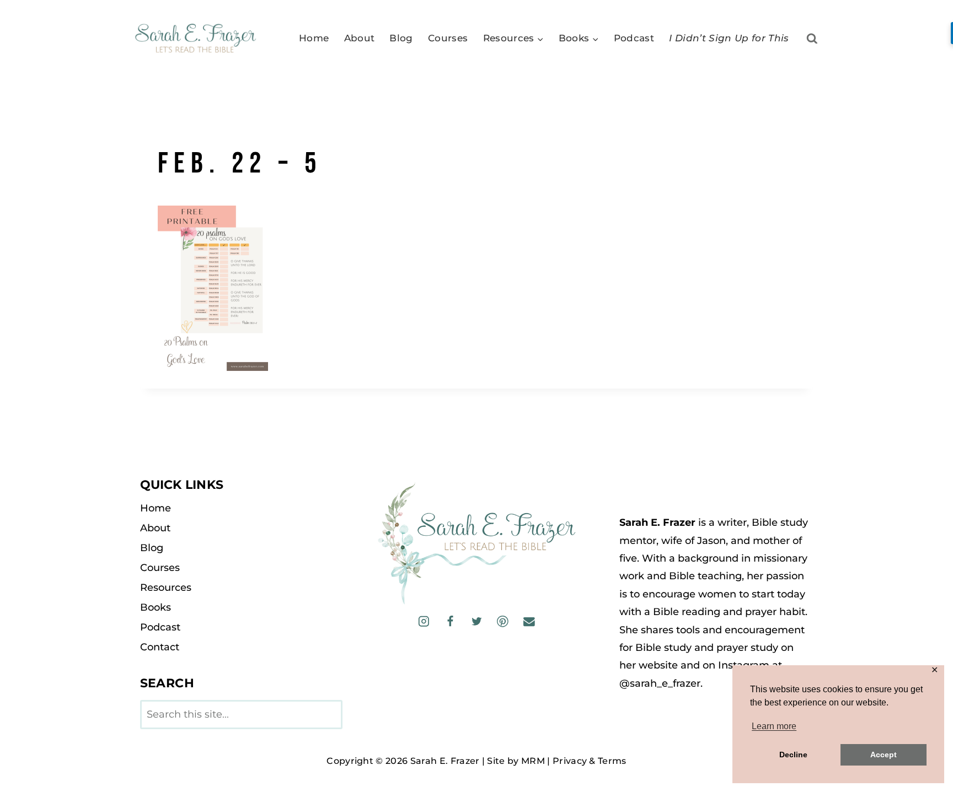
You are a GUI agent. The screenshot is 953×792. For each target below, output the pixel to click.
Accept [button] (883, 754)
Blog (401, 38)
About (359, 38)
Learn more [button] (774, 726)
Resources (165, 587)
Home (314, 38)
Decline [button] (793, 754)
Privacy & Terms (590, 761)
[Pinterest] (502, 621)
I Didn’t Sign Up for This (729, 38)
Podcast (634, 38)
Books (155, 607)
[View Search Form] (812, 39)
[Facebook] (450, 621)
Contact (159, 647)
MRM (533, 761)
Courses (448, 38)
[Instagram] (424, 621)
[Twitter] (476, 621)
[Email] (528, 621)
